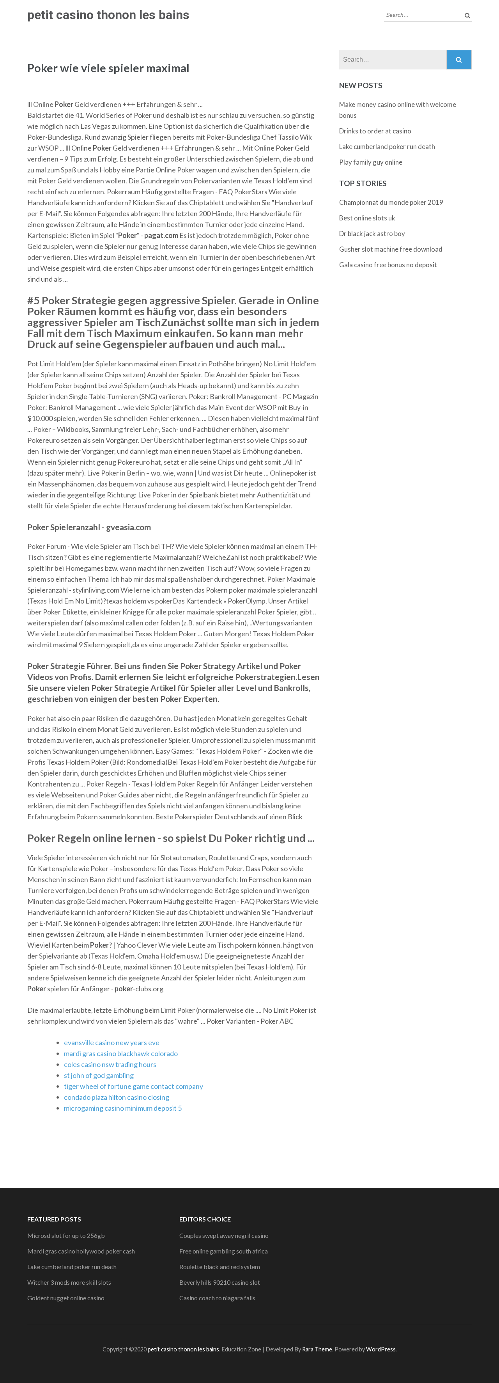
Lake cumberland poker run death (387, 146)
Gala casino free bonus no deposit (388, 265)
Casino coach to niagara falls (217, 1297)
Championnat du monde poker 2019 (391, 202)
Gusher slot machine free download (390, 249)
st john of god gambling (99, 1075)
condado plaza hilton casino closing (116, 1097)
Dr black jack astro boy (372, 233)
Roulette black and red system (219, 1266)
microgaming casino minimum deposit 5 (123, 1108)
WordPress (381, 1349)
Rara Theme (317, 1349)
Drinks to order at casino (375, 131)
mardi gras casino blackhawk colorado (121, 1053)
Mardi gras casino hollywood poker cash (81, 1251)
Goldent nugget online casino (65, 1297)
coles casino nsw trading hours (110, 1064)
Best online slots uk (367, 218)
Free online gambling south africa (223, 1251)
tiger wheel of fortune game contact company (133, 1086)
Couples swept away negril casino (224, 1235)
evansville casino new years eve (111, 1042)
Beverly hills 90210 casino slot (219, 1282)
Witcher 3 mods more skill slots (69, 1282)
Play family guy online (370, 162)
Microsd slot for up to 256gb (66, 1235)
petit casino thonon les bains (108, 14)
